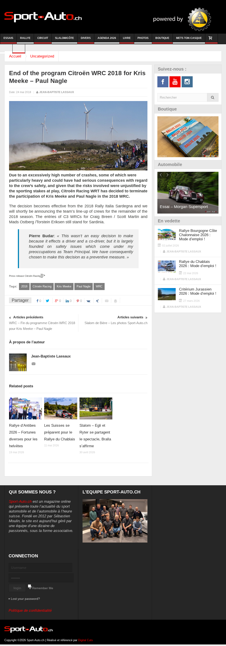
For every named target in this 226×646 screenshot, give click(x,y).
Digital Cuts (85, 640)
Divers (86, 38)
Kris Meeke (64, 286)
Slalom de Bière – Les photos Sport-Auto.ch (116, 320)
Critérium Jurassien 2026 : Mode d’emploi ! (197, 291)
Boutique (162, 38)
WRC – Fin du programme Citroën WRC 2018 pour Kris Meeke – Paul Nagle (42, 323)
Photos (143, 38)
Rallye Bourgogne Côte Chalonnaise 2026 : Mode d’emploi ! (198, 235)
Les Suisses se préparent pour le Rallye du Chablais (59, 432)
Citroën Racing (42, 286)
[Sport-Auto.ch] (43, 16)
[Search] (212, 97)
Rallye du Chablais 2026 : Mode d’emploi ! (197, 264)
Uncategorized (42, 56)
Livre (127, 38)
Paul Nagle (83, 286)
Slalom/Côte (64, 38)
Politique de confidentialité (30, 610)
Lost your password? (25, 598)
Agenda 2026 (107, 38)
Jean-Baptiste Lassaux (56, 92)
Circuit (42, 38)
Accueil (15, 56)
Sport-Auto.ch (20, 501)
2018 (24, 286)
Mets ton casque (189, 38)
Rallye (25, 38)
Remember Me (42, 588)
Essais (8, 38)
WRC (99, 286)
